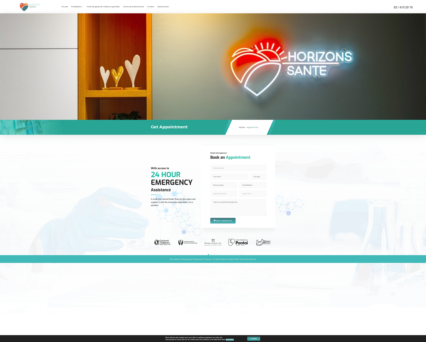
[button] (208, 254)
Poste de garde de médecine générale (103, 7)
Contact (150, 7)
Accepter (254, 338)
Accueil (65, 7)
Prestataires (76, 7)
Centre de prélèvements (133, 7)
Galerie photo (163, 7)
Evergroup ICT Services (202, 259)
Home (242, 127)
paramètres (230, 340)
